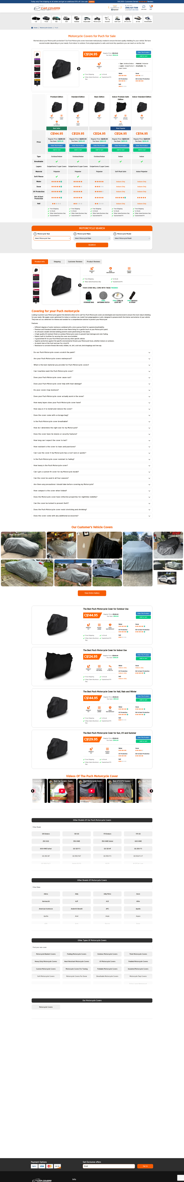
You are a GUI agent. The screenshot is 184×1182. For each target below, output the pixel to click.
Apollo (138, 909)
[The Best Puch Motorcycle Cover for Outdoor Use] (57, 624)
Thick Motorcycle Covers (138, 954)
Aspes (138, 916)
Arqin (107, 916)
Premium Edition (56, 97)
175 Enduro (107, 834)
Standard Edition (78, 97)
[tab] (39, 261)
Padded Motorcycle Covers (138, 961)
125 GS (76, 834)
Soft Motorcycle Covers (45, 976)
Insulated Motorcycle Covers (138, 969)
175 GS (138, 834)
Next (79, 69)
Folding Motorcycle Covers (76, 954)
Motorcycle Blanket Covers (46, 954)
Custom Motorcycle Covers (46, 969)
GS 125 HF (107, 849)
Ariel (76, 916)
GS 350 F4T (76, 856)
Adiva (46, 894)
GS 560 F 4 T (46, 863)
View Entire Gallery (92, 593)
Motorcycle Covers (46, 27)
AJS (107, 901)
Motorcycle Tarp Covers (138, 976)
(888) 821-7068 (131, 8)
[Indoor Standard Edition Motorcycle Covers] (141, 107)
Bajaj (138, 923)
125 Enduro (46, 834)
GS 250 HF (46, 856)
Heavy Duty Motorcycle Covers (46, 961)
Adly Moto (107, 894)
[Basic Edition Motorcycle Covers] (99, 107)
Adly (76, 894)
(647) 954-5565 (133, 10)
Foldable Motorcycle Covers (107, 969)
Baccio (107, 923)
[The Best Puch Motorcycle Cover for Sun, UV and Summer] (57, 748)
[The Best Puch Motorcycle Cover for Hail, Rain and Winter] (57, 707)
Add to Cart (143, 56)
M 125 (107, 863)
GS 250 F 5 (138, 849)
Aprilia (46, 916)
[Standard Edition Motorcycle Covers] (78, 107)
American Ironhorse (46, 909)
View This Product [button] (144, 52)
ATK (45, 923)
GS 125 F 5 (76, 849)
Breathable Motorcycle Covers (107, 976)
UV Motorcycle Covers (107, 961)
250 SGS (46, 841)
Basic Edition (99, 97)
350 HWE (76, 841)
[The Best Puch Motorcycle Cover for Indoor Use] (57, 666)
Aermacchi (46, 901)
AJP (76, 901)
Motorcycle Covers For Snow (76, 976)
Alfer (138, 901)
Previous (33, 791)
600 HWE (138, 841)
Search (92, 245)
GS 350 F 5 (107, 856)
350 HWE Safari (107, 841)
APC (107, 909)
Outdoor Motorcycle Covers (107, 954)
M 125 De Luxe (138, 863)
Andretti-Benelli (76, 909)
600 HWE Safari (46, 849)
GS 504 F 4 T (138, 856)
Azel (76, 923)
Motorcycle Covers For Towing (77, 969)
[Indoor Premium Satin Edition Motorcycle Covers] (120, 107)
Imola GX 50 (76, 863)
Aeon (138, 894)
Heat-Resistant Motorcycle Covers (76, 961)
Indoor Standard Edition (141, 97)
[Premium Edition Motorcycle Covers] (56, 107)
